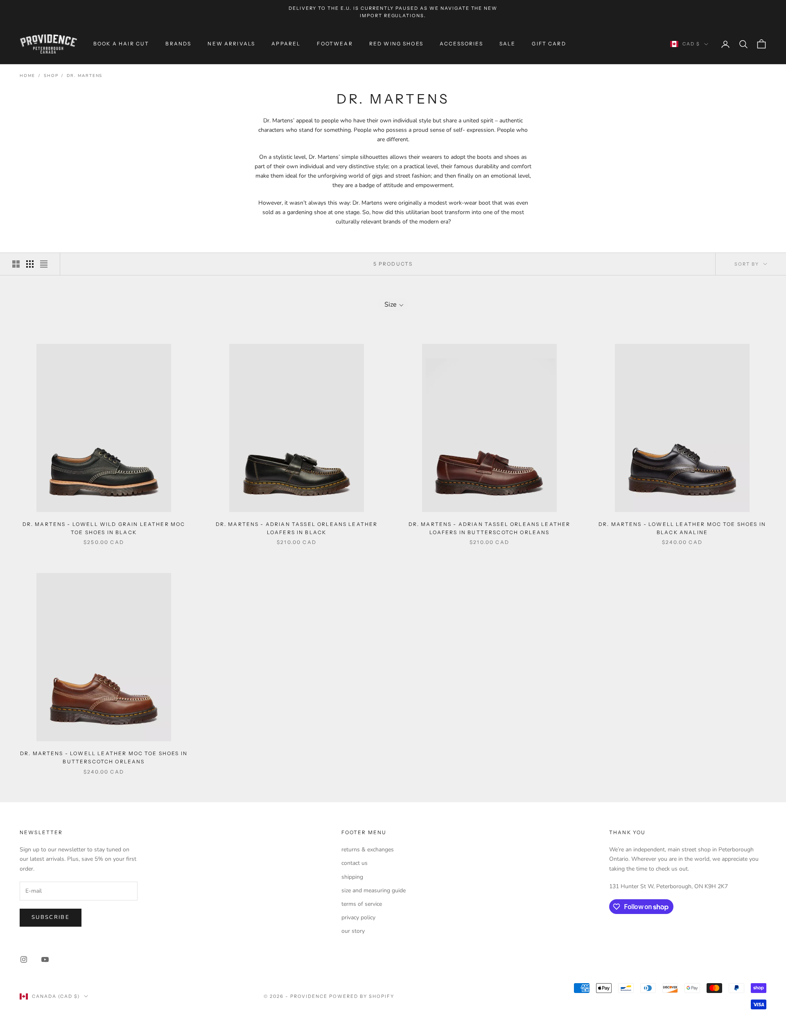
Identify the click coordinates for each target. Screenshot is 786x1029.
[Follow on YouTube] (45, 959)
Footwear (334, 44)
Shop (51, 76)
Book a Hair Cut (121, 44)
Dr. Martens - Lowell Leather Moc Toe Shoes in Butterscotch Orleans (103, 757)
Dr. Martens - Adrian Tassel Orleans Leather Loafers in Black (297, 528)
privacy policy (358, 917)
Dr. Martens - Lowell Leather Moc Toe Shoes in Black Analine (682, 528)
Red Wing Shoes (396, 44)
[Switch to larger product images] (16, 264)
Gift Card (549, 44)
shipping (352, 877)
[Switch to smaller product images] (30, 264)
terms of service (361, 904)
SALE (507, 44)
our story (353, 931)
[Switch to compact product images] (43, 264)
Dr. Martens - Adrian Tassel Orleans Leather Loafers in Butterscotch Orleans (490, 528)
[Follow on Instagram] (24, 959)
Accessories (461, 44)
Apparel (285, 44)
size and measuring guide (373, 890)
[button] (393, 304)
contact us (354, 863)
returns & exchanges (367, 849)
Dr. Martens (84, 76)
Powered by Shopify (361, 996)
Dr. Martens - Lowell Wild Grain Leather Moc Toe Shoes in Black (104, 528)
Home (27, 76)
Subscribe (51, 917)
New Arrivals (231, 44)
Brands (178, 44)
